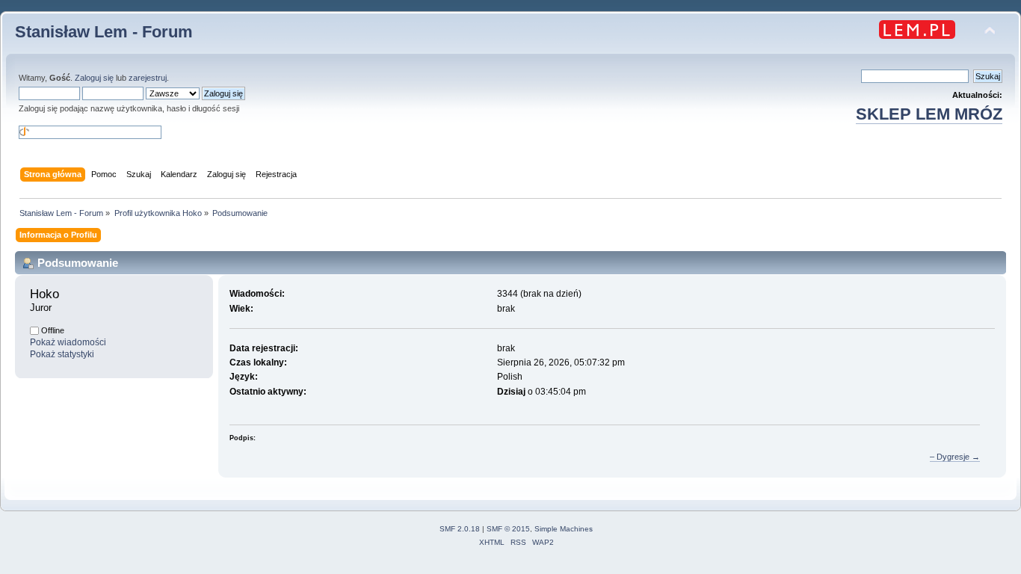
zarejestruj (148, 77)
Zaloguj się (94, 77)
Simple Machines (563, 529)
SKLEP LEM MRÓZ (929, 114)
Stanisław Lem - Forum (104, 31)
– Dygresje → (955, 456)
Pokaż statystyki (62, 354)
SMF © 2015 (508, 529)
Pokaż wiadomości (68, 342)
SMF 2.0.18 (459, 529)
